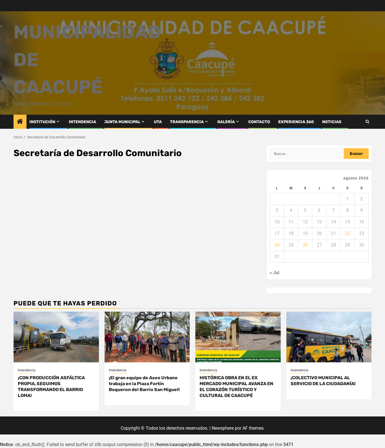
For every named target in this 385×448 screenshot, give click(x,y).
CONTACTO (259, 121)
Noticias (331, 121)
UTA (158, 121)
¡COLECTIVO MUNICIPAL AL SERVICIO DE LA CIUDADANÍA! (323, 380)
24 (277, 245)
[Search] (367, 121)
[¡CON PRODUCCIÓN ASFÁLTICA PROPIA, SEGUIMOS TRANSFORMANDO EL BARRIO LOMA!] (56, 337)
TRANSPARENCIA (187, 121)
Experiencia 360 (296, 121)
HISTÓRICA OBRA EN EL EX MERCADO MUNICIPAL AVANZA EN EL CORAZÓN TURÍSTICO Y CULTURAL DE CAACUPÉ (236, 386)
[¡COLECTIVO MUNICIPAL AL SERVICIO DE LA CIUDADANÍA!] (329, 337)
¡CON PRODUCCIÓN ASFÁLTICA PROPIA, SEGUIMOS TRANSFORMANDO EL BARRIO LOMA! (51, 386)
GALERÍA (226, 121)
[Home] (20, 122)
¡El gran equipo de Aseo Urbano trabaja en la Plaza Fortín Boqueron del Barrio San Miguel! (144, 383)
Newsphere (223, 428)
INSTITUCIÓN (42, 121)
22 (347, 233)
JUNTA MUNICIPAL (122, 121)
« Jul (274, 272)
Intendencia (27, 370)
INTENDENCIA (82, 121)
